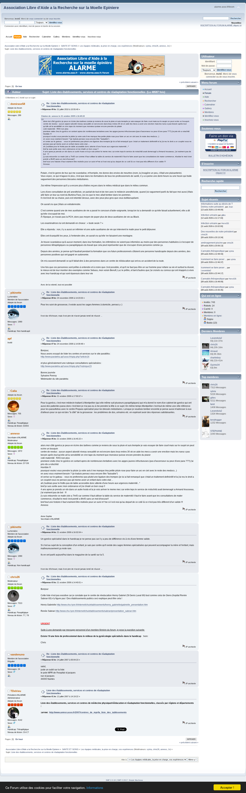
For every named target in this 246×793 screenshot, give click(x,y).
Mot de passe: (208, 66)
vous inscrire (54, 19)
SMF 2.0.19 (111, 780)
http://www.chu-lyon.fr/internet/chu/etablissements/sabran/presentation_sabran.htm (96, 611)
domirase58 (17, 103)
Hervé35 (225, 223)
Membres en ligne (213, 316)
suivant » (194, 82)
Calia (13, 390)
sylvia (148, 46)
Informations (94, 787)
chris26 (155, 46)
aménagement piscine (212, 242)
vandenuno (17, 654)
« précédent (184, 82)
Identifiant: (210, 61)
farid (212, 404)
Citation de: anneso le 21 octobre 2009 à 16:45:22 (63, 116)
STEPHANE (216, 431)
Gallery (208, 108)
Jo (168, 46)
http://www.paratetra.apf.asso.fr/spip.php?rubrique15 (66, 366)
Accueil (208, 89)
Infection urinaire (209, 215)
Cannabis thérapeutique (213, 251)
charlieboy (215, 357)
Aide (206, 97)
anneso (162, 46)
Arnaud (214, 351)
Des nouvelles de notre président (217, 231)
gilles (223, 215)
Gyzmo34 (215, 365)
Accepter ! (227, 787)
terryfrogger (216, 420)
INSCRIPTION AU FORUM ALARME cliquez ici (220, 25)
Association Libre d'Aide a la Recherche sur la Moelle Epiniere (61, 7)
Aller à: (124, 760)
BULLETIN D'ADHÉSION (221, 155)
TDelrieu (15, 690)
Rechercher (210, 101)
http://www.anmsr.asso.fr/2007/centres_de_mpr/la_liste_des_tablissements (88, 712)
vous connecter (36, 19)
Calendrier (210, 104)
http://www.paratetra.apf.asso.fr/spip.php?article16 (65, 357)
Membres (209, 112)
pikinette (15, 292)
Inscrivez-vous (212, 120)
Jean (231, 207)
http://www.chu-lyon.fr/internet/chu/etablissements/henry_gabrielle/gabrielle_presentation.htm (102, 604)
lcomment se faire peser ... (214, 259)
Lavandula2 (206, 270)
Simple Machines (136, 780)
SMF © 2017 (122, 780)
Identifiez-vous (212, 116)
